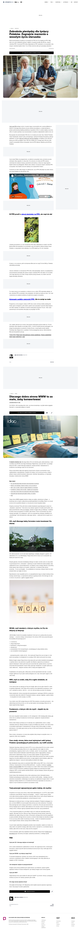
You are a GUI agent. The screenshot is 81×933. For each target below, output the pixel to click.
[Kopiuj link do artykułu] (52, 412)
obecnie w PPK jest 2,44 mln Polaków (28, 138)
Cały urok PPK (13, 126)
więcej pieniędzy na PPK (30, 214)
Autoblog (65, 2)
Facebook (73, 924)
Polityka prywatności (43, 927)
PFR (51, 362)
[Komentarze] (47, 412)
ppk (53, 362)
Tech (51, 2)
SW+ (72, 2)
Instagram (73, 921)
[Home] (16, 2)
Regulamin (43, 924)
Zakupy (57, 925)
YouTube (72, 925)
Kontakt (76, 2)
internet (52, 905)
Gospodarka (58, 921)
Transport (58, 924)
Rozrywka (57, 2)
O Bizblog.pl (43, 920)
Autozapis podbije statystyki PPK (21, 299)
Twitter (72, 922)
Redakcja (43, 921)
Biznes (46, 2)
